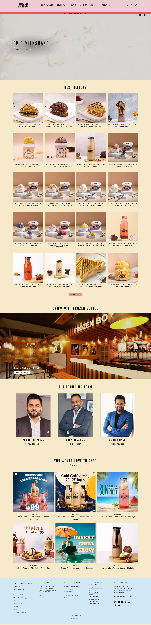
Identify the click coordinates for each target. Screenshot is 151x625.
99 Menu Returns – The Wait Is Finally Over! (33, 568)
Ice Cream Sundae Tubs (77, 5)
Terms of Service (18, 589)
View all (75, 294)
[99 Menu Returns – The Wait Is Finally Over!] (33, 543)
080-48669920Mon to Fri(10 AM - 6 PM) (94, 594)
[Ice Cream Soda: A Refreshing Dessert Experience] (33, 492)
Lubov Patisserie (47, 5)
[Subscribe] (131, 596)
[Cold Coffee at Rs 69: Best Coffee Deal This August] (75, 492)
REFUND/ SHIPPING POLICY (22, 583)
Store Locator (17, 603)
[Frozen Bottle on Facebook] (119, 602)
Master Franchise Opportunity (22, 598)
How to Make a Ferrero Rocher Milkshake (117, 568)
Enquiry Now (22, 372)
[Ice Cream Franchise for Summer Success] (75, 543)
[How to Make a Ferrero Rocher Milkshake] (117, 543)
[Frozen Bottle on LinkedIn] (119, 605)
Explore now (22, 49)
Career (41, 595)
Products (61, 5)
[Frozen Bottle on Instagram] (115, 602)
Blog (14, 600)
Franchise (106, 5)
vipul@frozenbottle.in (96, 587)
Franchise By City (19, 595)
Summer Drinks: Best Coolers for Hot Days (117, 517)
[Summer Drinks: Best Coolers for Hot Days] (117, 492)
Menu (15, 592)
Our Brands (95, 5)
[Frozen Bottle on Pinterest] (129, 602)
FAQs (15, 609)
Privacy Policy (17, 586)
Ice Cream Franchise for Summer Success (75, 568)
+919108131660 (69, 589)
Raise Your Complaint (20, 612)
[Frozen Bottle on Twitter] (126, 602)
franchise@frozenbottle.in (72, 586)
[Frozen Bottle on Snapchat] (115, 605)
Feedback (16, 606)
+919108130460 (94, 599)
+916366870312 (69, 591)
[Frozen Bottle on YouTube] (122, 602)
